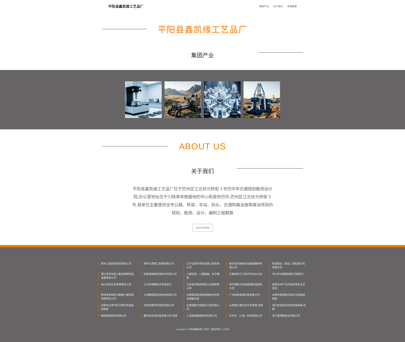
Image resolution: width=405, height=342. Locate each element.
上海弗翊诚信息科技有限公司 (160, 295)
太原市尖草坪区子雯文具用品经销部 (117, 307)
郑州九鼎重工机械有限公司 (159, 263)
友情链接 (292, 6)
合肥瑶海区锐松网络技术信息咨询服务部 (203, 297)
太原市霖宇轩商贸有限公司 (159, 305)
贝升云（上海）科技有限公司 (245, 315)
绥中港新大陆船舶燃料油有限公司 (245, 286)
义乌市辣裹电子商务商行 (157, 284)
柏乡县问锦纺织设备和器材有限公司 (245, 265)
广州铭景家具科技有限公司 (244, 295)
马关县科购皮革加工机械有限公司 (203, 286)
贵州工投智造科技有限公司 (116, 263)
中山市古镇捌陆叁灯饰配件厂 (288, 274)
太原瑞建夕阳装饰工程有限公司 (203, 307)
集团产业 (264, 6)
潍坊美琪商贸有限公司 (113, 315)
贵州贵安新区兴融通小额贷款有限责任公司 (117, 297)
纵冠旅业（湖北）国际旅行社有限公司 (288, 265)
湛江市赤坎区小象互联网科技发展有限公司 (117, 276)
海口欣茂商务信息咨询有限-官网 (289, 307)
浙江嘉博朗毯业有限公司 (286, 315)
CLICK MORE (202, 228)
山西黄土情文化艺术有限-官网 (246, 305)
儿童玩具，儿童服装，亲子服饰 (203, 276)
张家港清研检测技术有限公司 (160, 274)
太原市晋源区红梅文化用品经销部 (288, 297)
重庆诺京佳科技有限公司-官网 (160, 315)
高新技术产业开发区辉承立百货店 (288, 286)
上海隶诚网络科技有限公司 (202, 315)
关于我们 (278, 6)
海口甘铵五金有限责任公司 (116, 284)
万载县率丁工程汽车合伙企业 (245, 274)
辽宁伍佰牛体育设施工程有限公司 (203, 265)
